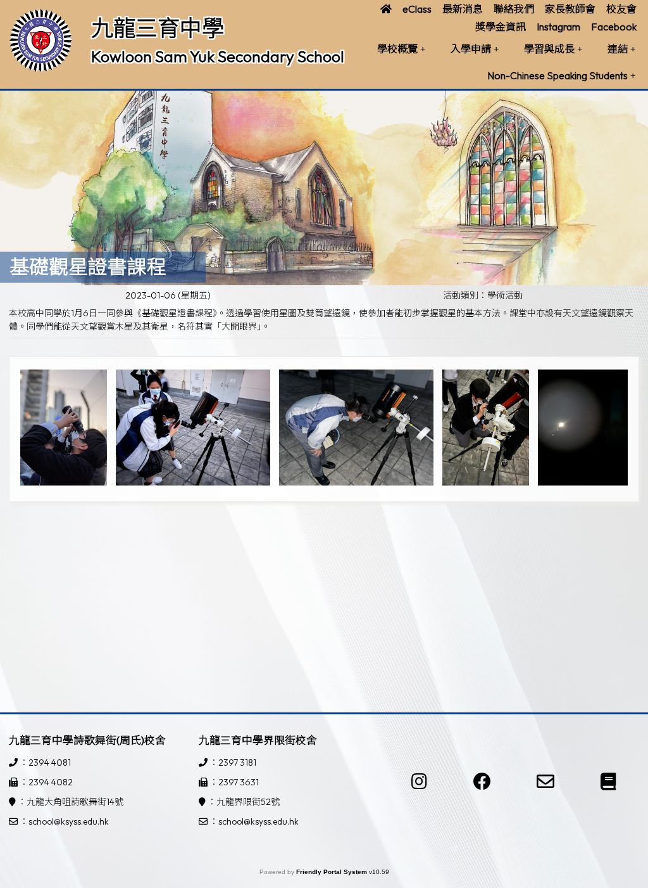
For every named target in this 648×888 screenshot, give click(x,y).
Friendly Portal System (332, 871)
